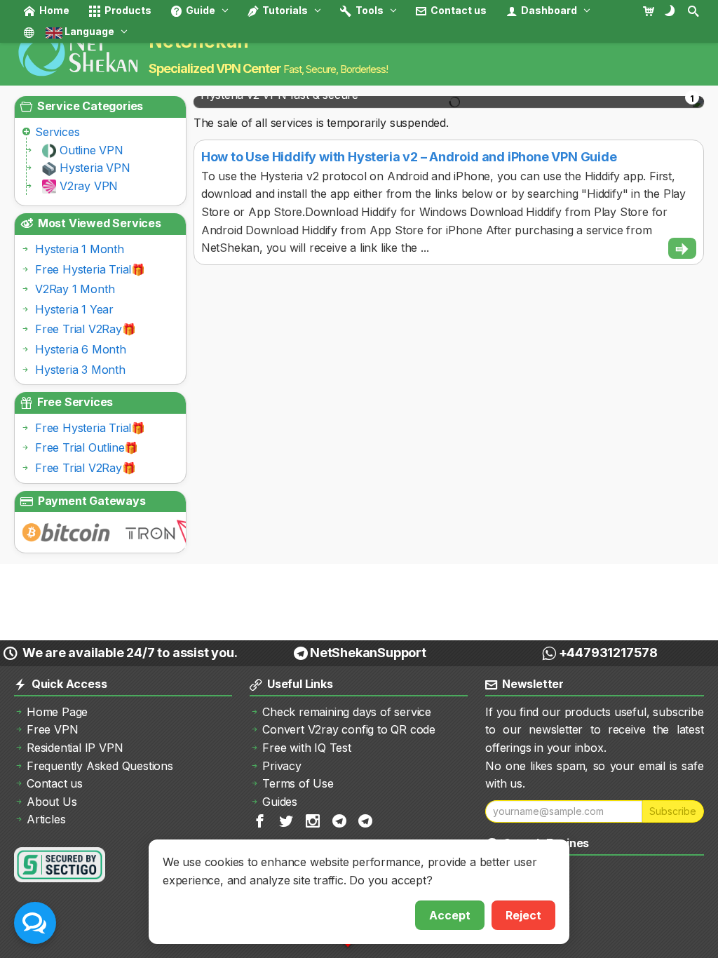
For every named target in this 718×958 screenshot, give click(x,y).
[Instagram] (313, 820)
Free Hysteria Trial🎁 (90, 269)
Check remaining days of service (346, 712)
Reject (523, 915)
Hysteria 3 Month (80, 370)
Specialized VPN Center (215, 68)
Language (88, 31)
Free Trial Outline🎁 (86, 447)
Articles (46, 819)
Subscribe (672, 811)
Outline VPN (91, 150)
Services (57, 132)
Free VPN (52, 729)
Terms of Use (298, 783)
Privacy (282, 766)
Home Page (57, 712)
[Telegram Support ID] (366, 820)
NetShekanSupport (368, 652)
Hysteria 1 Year (74, 309)
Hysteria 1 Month (79, 249)
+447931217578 (608, 652)
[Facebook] (261, 820)
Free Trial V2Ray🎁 (85, 329)
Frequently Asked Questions (100, 766)
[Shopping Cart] (652, 10)
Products (126, 10)
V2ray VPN (89, 186)
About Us (51, 802)
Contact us (457, 10)
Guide (199, 10)
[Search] (694, 10)
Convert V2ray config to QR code (348, 729)
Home (53, 10)
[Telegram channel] (340, 820)
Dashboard (548, 10)
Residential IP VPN (75, 748)
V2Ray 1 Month (74, 289)
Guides (279, 802)
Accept (449, 915)
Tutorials (284, 10)
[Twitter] (287, 820)
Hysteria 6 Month (80, 349)
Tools (368, 10)
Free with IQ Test (306, 748)
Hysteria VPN (95, 168)
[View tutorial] (682, 248)
